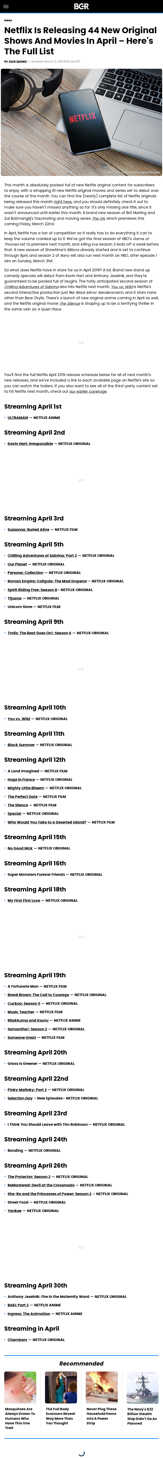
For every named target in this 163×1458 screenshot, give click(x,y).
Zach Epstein (18, 61)
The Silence (69, 304)
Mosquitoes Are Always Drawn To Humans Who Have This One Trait (20, 1418)
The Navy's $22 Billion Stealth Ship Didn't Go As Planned (142, 1416)
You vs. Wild (121, 287)
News (8, 20)
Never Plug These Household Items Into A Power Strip (102, 1416)
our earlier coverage (88, 392)
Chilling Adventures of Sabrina (31, 287)
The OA (98, 219)
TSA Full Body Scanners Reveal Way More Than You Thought (60, 1416)
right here (63, 202)
